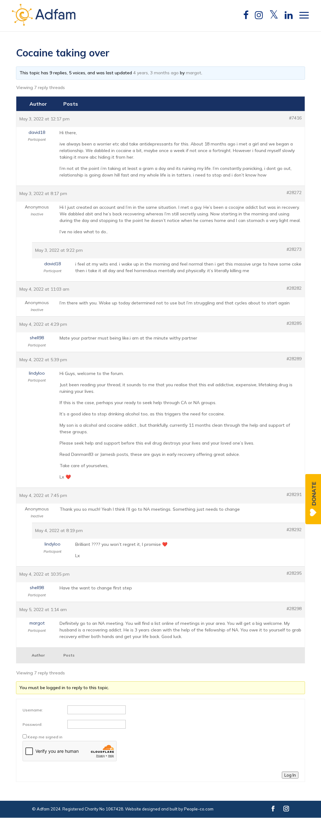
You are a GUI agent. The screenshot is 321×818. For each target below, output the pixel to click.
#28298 (294, 608)
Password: (32, 724)
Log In (290, 775)
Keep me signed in (45, 737)
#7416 (295, 118)
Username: (33, 710)
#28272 (294, 192)
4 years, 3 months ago (156, 73)
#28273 (294, 249)
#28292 (294, 529)
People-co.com (198, 808)
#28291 (294, 494)
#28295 (294, 573)
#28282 (294, 288)
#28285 (294, 323)
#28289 (294, 359)
